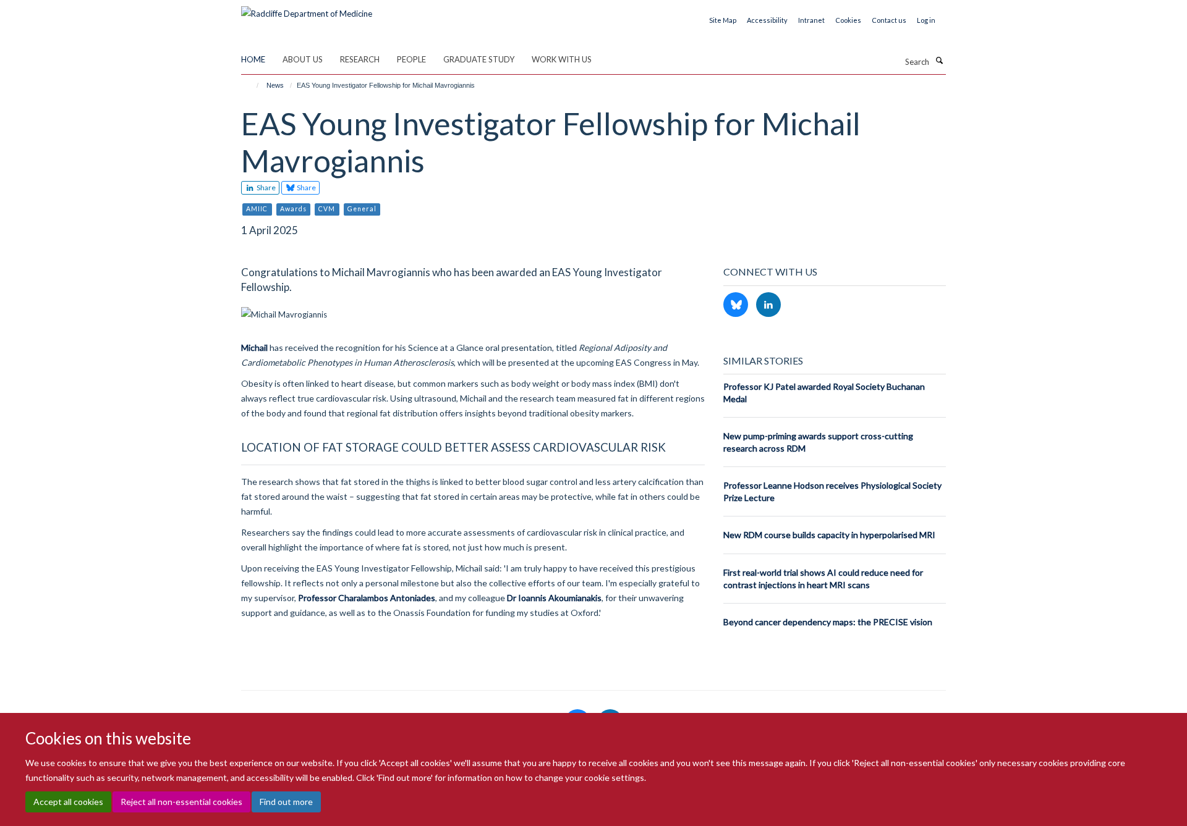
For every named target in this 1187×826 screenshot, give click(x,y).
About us (303, 59)
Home (253, 59)
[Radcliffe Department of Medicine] (306, 9)
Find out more (286, 801)
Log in (926, 20)
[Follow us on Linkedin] (768, 305)
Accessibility (767, 20)
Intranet (811, 20)
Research (360, 59)
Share (265, 187)
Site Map (722, 20)
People (411, 59)
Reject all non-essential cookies (181, 801)
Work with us (562, 59)
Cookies (848, 20)
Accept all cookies (68, 801)
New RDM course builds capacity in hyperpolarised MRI (829, 534)
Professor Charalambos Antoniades (365, 597)
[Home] (251, 85)
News (275, 85)
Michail (254, 347)
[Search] (939, 60)
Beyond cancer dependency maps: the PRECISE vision (827, 622)
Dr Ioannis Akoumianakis (554, 597)
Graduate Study (478, 59)
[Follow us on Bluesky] (736, 305)
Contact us (889, 20)
